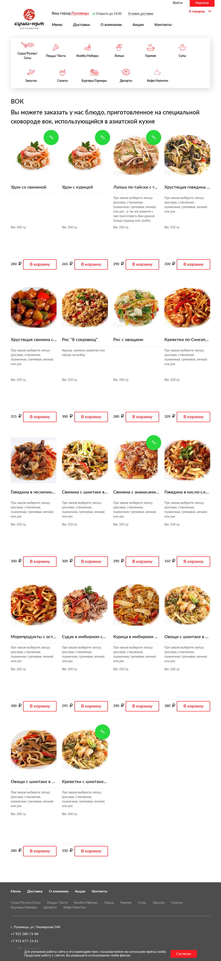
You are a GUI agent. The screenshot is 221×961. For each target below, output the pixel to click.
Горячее (126, 902)
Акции (80, 891)
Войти (178, 3)
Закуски (159, 902)
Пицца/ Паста (57, 902)
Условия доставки (140, 13)
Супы (142, 902)
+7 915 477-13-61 (24, 941)
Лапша (109, 902)
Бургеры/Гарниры (24, 907)
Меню (16, 891)
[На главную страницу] (29, 19)
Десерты (50, 907)
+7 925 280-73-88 (24, 934)
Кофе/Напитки (74, 907)
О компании (58, 891)
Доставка (35, 891)
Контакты (99, 891)
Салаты (176, 902)
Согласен (183, 954)
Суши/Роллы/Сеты (25, 902)
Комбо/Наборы (86, 902)
